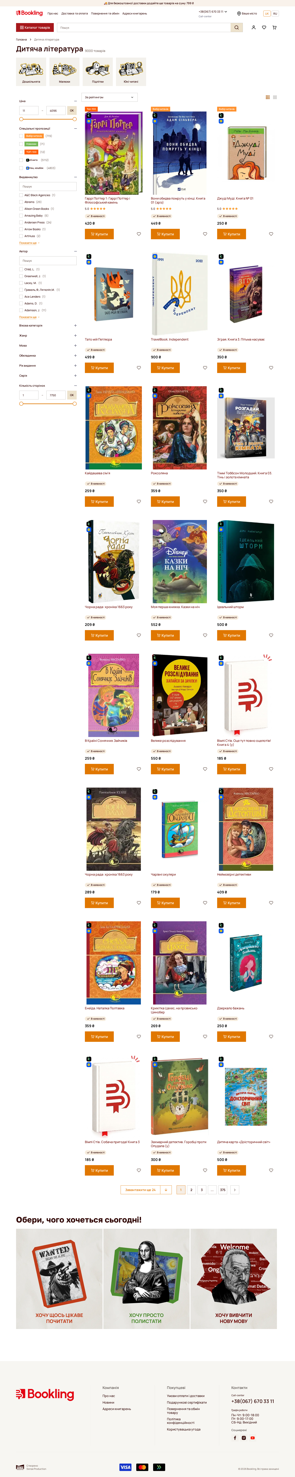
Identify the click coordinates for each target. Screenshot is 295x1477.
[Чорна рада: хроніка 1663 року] (113, 561)
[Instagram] (243, 1437)
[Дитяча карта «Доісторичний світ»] (246, 1096)
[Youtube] (252, 1437)
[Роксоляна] (180, 427)
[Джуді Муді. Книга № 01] (246, 153)
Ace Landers (35, 296)
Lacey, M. (33, 283)
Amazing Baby (36, 215)
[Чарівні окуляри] (180, 829)
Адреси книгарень (134, 13)
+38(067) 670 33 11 (211, 11)
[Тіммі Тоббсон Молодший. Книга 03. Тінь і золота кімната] (246, 427)
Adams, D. (33, 303)
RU (275, 13)
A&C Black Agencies (39, 195)
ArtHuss (32, 236)
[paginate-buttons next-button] (234, 1189)
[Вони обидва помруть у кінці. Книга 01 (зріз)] (180, 153)
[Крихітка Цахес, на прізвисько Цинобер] (180, 963)
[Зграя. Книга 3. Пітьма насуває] (246, 294)
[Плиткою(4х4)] (275, 97)
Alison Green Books (39, 209)
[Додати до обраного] (138, 234)
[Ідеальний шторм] (246, 561)
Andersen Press (38, 222)
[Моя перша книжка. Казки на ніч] (180, 561)
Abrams (33, 202)
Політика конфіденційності (180, 1421)
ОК (72, 110)
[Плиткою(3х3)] (267, 97)
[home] (30, 40)
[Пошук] (237, 27)
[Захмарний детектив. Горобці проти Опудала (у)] (180, 1096)
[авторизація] (253, 27)
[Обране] (264, 27)
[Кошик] (274, 27)
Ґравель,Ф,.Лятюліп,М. (42, 290)
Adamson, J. (35, 310)
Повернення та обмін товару (183, 1410)
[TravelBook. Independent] (180, 294)
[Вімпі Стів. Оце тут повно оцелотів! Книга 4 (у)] (246, 695)
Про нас (53, 13)
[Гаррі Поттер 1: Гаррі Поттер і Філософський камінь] (113, 153)
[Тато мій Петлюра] (113, 294)
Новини (108, 1402)
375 (222, 1190)
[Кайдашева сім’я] (113, 427)
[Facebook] (235, 1437)
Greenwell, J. (35, 276)
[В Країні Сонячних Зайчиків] (113, 695)
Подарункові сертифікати (187, 1402)
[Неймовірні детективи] (246, 829)
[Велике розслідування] (180, 695)
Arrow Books (35, 229)
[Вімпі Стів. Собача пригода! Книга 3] (113, 1096)
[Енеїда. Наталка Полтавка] (113, 963)
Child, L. (32, 269)
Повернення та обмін (105, 13)
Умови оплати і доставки (185, 1396)
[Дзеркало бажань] (246, 963)
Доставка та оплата (74, 13)
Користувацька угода (183, 1429)
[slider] (21, 119)
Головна (21, 39)
